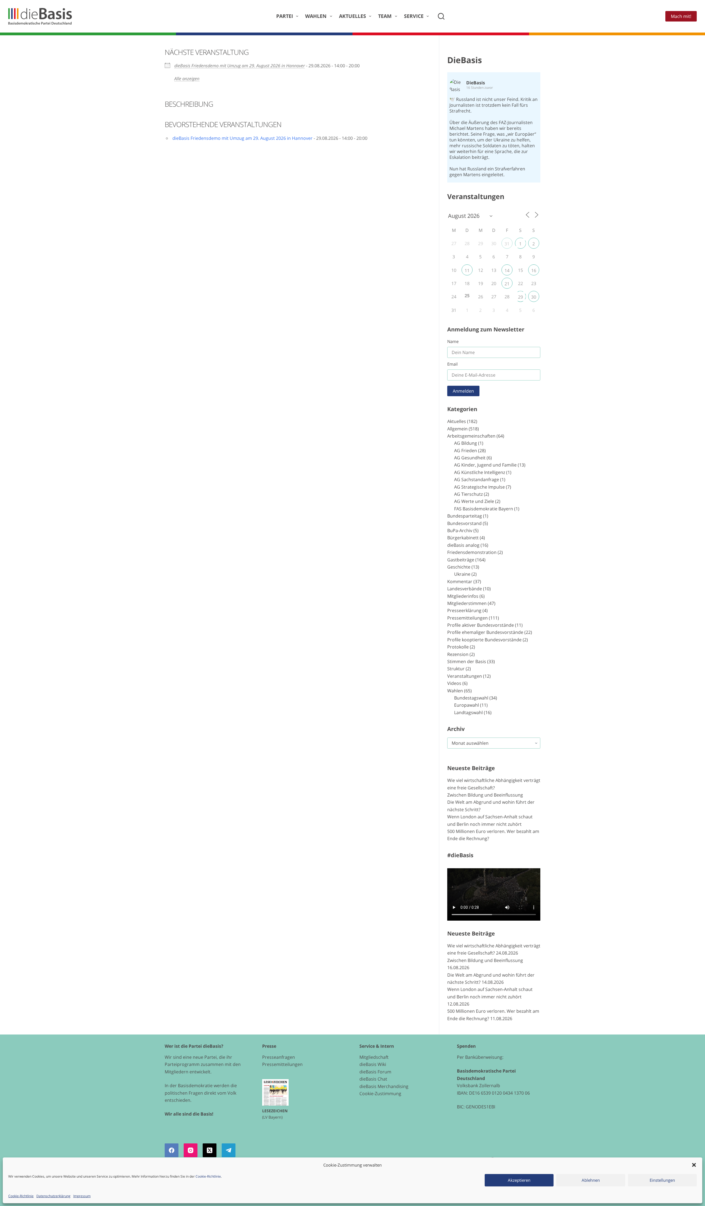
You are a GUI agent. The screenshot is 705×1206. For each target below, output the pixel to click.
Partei (284, 16)
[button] (694, 1165)
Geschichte (458, 567)
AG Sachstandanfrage (476, 479)
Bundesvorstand (464, 523)
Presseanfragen (278, 1057)
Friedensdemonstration (472, 552)
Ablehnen (591, 1180)
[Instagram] (190, 1150)
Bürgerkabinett (463, 538)
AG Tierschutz (468, 494)
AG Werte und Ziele (474, 501)
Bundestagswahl (471, 698)
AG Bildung (465, 443)
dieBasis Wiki (372, 1064)
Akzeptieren (519, 1180)
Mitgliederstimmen (467, 603)
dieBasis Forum (375, 1072)
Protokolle (458, 647)
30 (533, 297)
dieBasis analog (463, 545)
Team (385, 16)
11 (467, 270)
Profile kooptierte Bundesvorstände (484, 640)
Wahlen (316, 16)
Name (453, 341)
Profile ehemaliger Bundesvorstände (485, 632)
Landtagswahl (468, 712)
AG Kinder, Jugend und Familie (485, 465)
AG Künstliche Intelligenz (479, 472)
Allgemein (457, 429)
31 (507, 244)
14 (507, 270)
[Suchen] (441, 16)
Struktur (456, 669)
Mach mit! (681, 16)
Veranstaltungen (464, 676)
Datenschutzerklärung (53, 1196)
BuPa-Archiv (459, 530)
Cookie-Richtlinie (208, 1176)
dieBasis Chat (373, 1079)
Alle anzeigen (186, 79)
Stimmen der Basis (466, 661)
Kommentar (459, 581)
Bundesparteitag (464, 516)
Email (452, 364)
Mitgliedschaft (374, 1057)
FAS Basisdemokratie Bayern (483, 509)
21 (507, 284)
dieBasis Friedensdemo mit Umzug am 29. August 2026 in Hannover (239, 66)
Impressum (82, 1196)
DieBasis (464, 60)
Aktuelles (352, 16)
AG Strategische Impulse (479, 487)
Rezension (457, 654)
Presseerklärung (464, 610)
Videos (454, 683)
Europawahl (466, 705)
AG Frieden (465, 450)
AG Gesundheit (470, 458)
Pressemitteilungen (467, 618)
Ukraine (462, 574)
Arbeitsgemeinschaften (471, 436)
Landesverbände (464, 589)
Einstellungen (662, 1180)
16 (533, 270)
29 (520, 297)
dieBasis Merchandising (383, 1086)
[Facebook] (171, 1150)
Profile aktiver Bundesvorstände (480, 625)
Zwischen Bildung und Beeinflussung (485, 795)
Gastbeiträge (460, 560)
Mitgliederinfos (462, 596)
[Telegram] (228, 1150)
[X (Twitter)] (209, 1150)
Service (414, 16)
